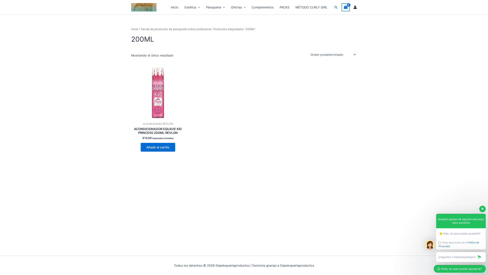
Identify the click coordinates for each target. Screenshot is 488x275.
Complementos (263, 7)
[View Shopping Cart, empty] (346, 7)
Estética (190, 7)
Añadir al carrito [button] (157, 147)
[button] (198, 7)
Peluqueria (213, 7)
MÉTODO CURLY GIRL (311, 7)
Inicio (174, 7)
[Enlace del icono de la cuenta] (355, 7)
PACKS (284, 7)
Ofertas (236, 7)
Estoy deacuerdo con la (458, 244)
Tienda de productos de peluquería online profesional (175, 29)
